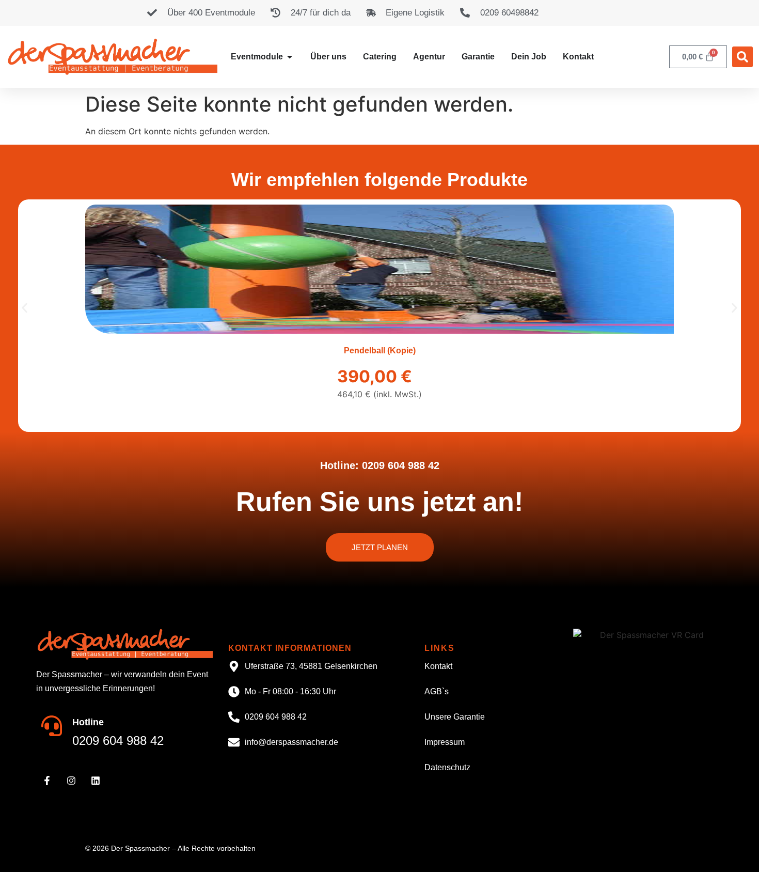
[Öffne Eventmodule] (290, 57)
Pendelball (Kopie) (380, 350)
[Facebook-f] (47, 780)
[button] (742, 56)
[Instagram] (71, 780)
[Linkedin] (95, 780)
